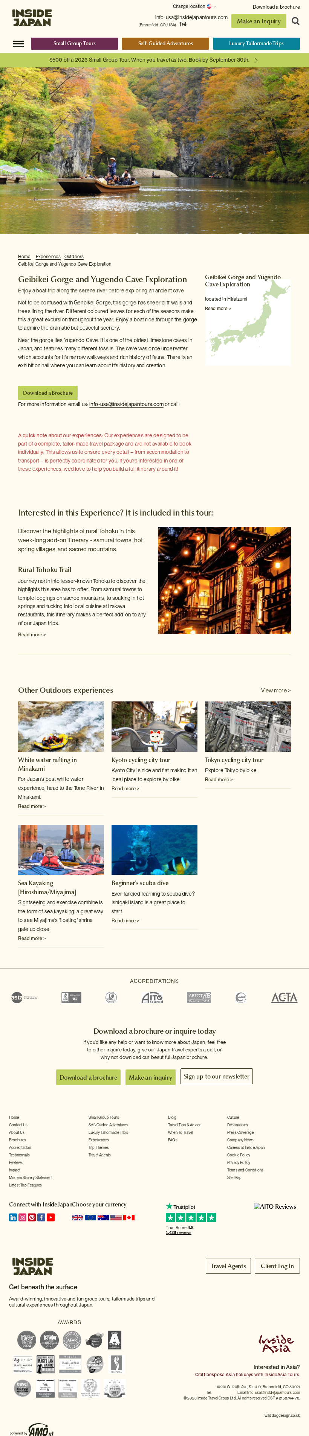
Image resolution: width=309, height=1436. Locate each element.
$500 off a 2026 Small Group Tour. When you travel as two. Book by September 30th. (149, 60)
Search (293, 21)
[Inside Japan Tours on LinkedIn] (13, 1217)
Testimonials (19, 1155)
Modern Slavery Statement (30, 1177)
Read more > (218, 308)
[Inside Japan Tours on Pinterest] (32, 1217)
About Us (16, 1132)
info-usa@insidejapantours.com (191, 17)
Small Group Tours (75, 43)
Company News (240, 1140)
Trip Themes (99, 1147)
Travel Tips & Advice (184, 1125)
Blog (172, 1117)
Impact (14, 1170)
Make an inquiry (150, 1077)
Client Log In (277, 1266)
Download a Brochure (48, 393)
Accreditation (20, 1147)
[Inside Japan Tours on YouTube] (51, 1217)
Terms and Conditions (245, 1170)
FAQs (172, 1140)
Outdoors (74, 256)
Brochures (17, 1140)
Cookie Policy (238, 1155)
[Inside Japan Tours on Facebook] (41, 1217)
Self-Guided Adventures (165, 43)
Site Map (234, 1177)
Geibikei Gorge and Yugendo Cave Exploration (65, 264)
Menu (18, 43)
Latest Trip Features (25, 1185)
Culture (233, 1117)
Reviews (16, 1162)
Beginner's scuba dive (140, 883)
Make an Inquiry (259, 21)
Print (287, 257)
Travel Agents (100, 1155)
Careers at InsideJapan (246, 1147)
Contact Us (18, 1125)
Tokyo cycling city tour (234, 760)
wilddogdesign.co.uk (282, 1415)
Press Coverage (240, 1132)
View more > (276, 690)
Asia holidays (239, 1374)
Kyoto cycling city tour (141, 760)
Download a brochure (276, 7)
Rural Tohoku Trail (45, 569)
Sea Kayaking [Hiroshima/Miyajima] (47, 887)
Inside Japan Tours (32, 16)
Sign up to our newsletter (216, 1076)
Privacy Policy (238, 1162)
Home (24, 256)
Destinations (237, 1125)
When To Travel (180, 1132)
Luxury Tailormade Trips (256, 43)
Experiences (48, 256)
